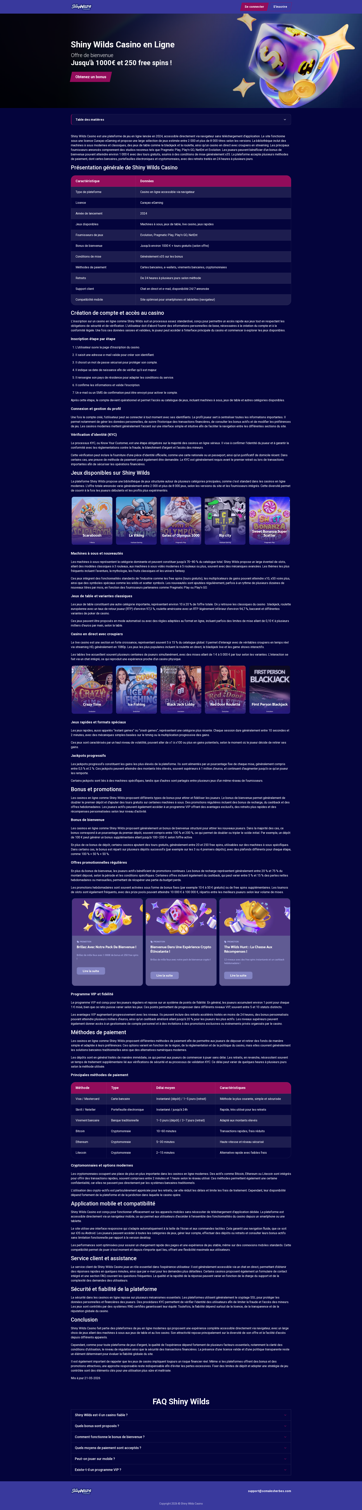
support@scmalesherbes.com (269, 1491)
